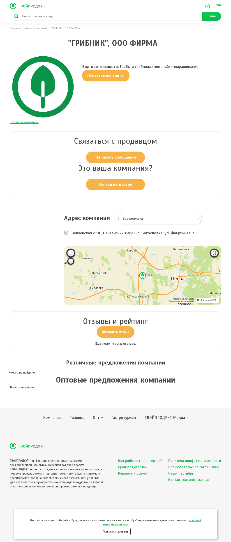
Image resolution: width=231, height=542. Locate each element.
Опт (96, 417)
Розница (76, 417)
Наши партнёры (181, 473)
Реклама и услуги (132, 473)
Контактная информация (189, 479)
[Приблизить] (70, 253)
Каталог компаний (35, 28)
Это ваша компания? (24, 122)
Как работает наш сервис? (140, 461)
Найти (212, 16)
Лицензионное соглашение (181, 301)
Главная (15, 28)
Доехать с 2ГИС (209, 300)
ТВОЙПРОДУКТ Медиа (165, 417)
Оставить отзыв (115, 332)
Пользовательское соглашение (193, 467)
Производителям (132, 467)
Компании (52, 417)
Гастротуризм (123, 417)
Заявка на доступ (115, 184)
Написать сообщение (115, 157)
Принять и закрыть (116, 531)
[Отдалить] (70, 261)
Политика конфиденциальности (194, 461)
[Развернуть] (214, 253)
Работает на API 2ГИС (183, 299)
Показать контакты (106, 75)
